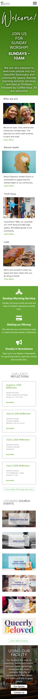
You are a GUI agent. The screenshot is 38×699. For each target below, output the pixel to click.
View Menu (9, 279)
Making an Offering (19, 324)
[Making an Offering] (19, 318)
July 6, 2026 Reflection (18, 439)
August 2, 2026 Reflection (13, 386)
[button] (35, 3)
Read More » (10, 402)
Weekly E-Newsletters (19, 349)
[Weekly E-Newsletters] (19, 342)
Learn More (8, 139)
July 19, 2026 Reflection (18, 413)
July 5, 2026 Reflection (18, 465)
